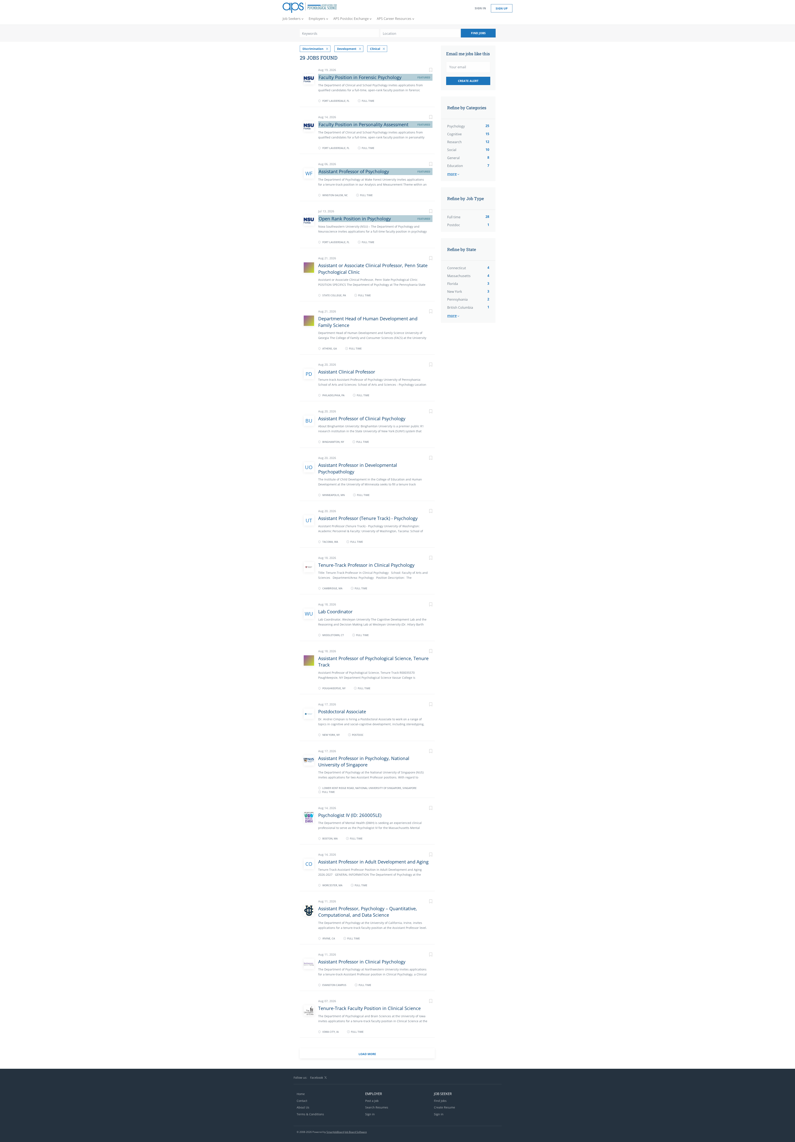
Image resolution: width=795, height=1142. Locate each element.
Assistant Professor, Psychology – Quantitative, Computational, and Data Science (367, 911)
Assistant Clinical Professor (346, 372)
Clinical (375, 49)
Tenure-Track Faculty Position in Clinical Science (369, 1008)
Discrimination (312, 49)
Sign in (480, 8)
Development (346, 49)
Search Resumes (376, 1107)
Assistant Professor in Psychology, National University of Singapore (363, 761)
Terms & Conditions (310, 1114)
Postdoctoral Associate (342, 711)
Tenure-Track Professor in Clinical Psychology (366, 565)
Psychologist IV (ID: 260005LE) (349, 815)
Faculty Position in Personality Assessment (363, 124)
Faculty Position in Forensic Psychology (360, 77)
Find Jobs (478, 33)
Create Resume (444, 1107)
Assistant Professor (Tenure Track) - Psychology (368, 518)
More (452, 173)
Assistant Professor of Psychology (354, 171)
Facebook (316, 1078)
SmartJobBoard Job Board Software (346, 1132)
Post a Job (372, 1101)
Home (301, 1094)
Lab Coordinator (335, 611)
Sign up (502, 8)
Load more (367, 1054)
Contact (302, 1101)
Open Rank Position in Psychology (355, 218)
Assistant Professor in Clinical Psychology (361, 961)
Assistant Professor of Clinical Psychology (361, 418)
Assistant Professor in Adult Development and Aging (373, 862)
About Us (303, 1107)
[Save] (426, 70)
